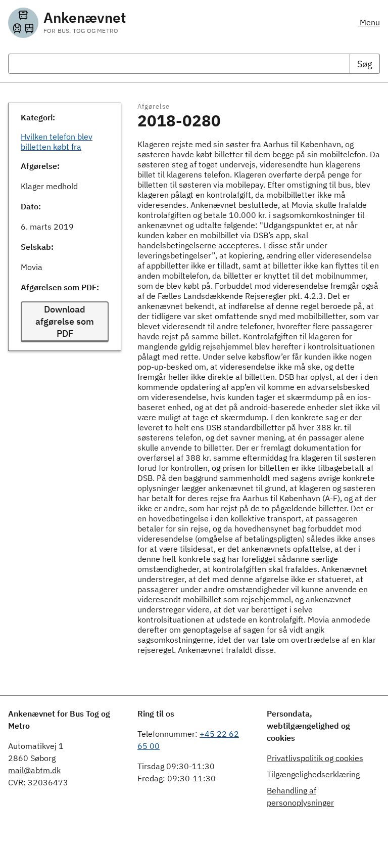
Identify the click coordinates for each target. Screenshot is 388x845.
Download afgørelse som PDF (64, 321)
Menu (369, 22)
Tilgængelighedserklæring (313, 774)
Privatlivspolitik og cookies (315, 758)
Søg (364, 64)
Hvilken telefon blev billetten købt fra (56, 141)
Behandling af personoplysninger (300, 796)
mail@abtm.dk (34, 770)
